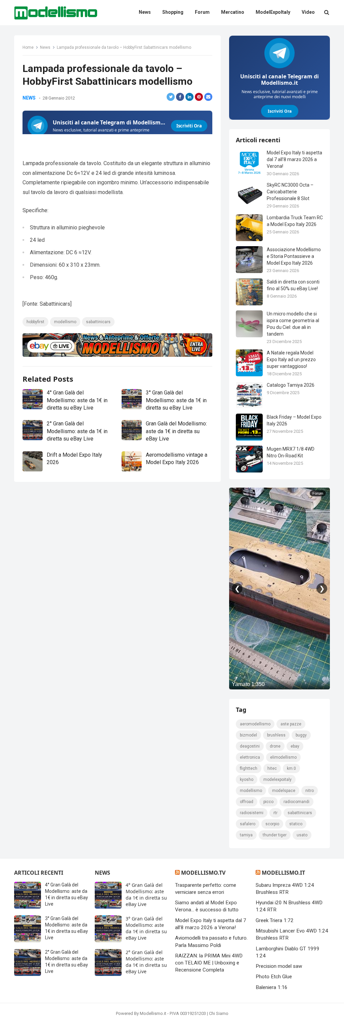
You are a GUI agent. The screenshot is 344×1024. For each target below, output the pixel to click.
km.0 (291, 768)
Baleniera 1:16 (272, 987)
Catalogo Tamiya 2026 (290, 385)
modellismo (65, 321)
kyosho (246, 779)
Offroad (246, 801)
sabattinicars (98, 321)
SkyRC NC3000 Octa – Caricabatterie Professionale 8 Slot (290, 191)
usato (302, 835)
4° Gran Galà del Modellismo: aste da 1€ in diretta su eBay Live (77, 400)
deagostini (250, 746)
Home (28, 47)
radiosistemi (251, 812)
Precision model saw (279, 966)
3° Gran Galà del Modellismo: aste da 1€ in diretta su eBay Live (176, 400)
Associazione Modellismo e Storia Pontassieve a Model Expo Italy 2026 (294, 256)
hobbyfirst (35, 321)
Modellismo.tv (203, 872)
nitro (309, 790)
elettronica (250, 757)
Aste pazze (291, 724)
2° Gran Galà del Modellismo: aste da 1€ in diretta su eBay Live (77, 431)
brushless (276, 735)
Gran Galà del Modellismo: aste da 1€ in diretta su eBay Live (176, 431)
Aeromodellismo (255, 724)
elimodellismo (283, 757)
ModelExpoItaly (277, 779)
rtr (275, 812)
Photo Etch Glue (274, 977)
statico (295, 824)
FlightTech (248, 768)
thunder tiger (275, 835)
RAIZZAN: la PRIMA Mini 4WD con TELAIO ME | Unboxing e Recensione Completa (209, 963)
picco (268, 801)
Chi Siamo (218, 1013)
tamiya (246, 835)
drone (275, 746)
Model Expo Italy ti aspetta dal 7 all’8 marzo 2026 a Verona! (294, 159)
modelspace (283, 790)
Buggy (301, 735)
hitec (272, 768)
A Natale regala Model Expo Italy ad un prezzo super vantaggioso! (291, 359)
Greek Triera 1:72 (275, 920)
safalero (247, 824)
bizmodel (248, 735)
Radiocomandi (296, 801)
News (45, 47)
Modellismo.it (283, 872)
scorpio (272, 824)
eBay (295, 746)
